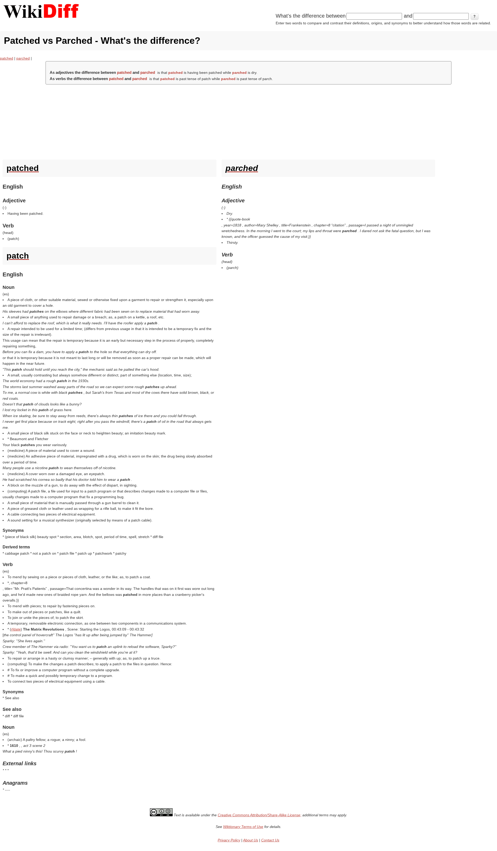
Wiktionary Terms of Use (243, 827)
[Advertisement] (248, 120)
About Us (250, 840)
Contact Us (270, 840)
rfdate (16, 629)
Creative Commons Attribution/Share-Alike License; (259, 815)
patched (6, 58)
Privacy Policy (229, 840)
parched (23, 58)
